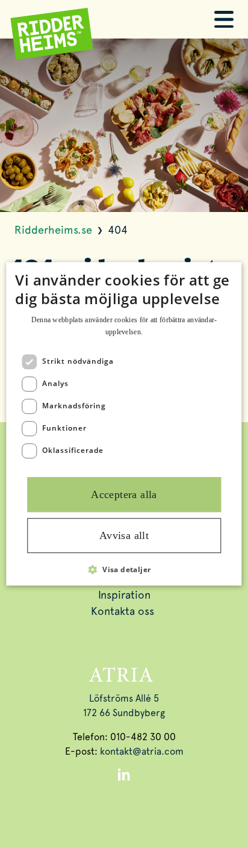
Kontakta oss (124, 611)
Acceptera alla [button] (124, 494)
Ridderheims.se (53, 229)
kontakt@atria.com (142, 751)
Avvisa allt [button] (124, 535)
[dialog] (123, 423)
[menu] (224, 19)
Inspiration (124, 594)
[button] (124, 570)
